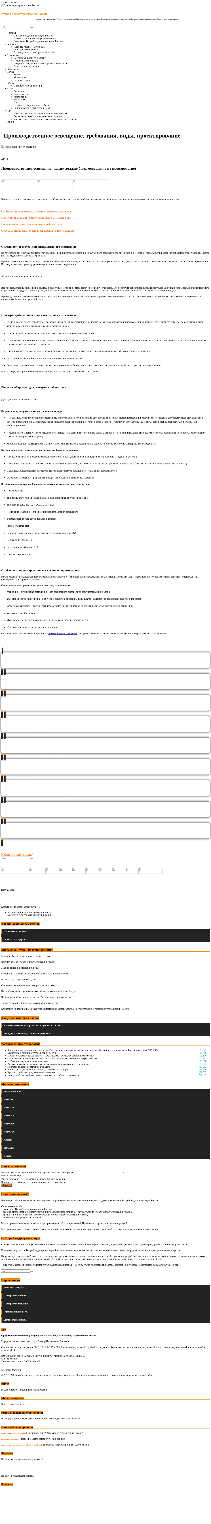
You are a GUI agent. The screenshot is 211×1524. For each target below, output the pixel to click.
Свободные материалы (26, 49)
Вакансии (19, 91)
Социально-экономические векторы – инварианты (28, 985)
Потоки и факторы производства (18, 979)
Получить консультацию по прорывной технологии (41, 63)
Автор (4, 158)
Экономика (7, 1490)
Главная (11, 33)
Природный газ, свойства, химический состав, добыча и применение (44, 1075)
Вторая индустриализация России (24, 13)
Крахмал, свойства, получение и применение (31, 1072)
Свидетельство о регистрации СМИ (33, 108)
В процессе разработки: (13, 1182)
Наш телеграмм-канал (12, 1404)
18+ (9, 110)
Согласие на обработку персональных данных (38, 116)
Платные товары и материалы (29, 46)
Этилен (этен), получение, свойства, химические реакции (38, 1069)
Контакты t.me (21, 94)
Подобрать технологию (26, 60)
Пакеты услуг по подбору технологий (34, 52)
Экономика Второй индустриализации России (38, 41)
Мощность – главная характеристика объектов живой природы (34, 973)
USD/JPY (8, 1100)
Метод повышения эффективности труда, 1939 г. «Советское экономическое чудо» (50, 1055)
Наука (10, 71)
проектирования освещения (62, 633)
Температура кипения (15, 1296)
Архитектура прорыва (15, 939)
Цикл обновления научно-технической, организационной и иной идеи (38, 991)
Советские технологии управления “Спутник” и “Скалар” (33, 1025)
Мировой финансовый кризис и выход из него (26, 956)
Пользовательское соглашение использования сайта (41, 113)
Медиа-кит (19, 99)
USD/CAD (9, 1132)
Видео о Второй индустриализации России (24, 1389)
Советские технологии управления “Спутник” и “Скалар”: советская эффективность (52, 1058)
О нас (10, 88)
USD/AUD (9, 1108)
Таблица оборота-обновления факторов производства (29, 1003)
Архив (10, 122)
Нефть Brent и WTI (13, 1091)
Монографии (20, 77)
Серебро (8, 1140)
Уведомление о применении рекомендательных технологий (45, 119)
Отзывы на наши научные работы (31, 105)
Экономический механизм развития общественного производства (36, 997)
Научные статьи (22, 80)
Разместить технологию (26, 66)
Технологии (13, 55)
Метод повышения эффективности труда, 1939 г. (28, 1033)
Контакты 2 (20, 96)
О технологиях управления (28, 85)
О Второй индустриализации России (33, 35)
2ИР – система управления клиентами (27, 1061)
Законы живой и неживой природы (20, 967)
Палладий (9, 1148)
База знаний (13, 69)
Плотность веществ (14, 1288)
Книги (17, 74)
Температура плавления (16, 1304)
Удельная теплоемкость (16, 1312)
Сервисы (6, 1519)
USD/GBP (9, 1124)
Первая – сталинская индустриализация (35, 38)
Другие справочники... (15, 1320)
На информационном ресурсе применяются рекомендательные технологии (40, 1418)
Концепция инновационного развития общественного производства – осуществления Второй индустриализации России (65, 1009)
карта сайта (8, 890)
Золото (7, 1156)
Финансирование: (10, 1179)
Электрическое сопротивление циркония (30, 915)
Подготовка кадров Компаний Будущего (28, 1066)
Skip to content (8, 2)
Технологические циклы (16, 931)
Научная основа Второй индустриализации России (28, 962)
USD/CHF (9, 1116)
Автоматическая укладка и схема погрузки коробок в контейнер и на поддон (48, 1064)
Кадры (10, 83)
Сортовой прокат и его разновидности (29, 912)
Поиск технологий (11, 1175)
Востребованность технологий (30, 58)
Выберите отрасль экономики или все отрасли (25, 1172)
